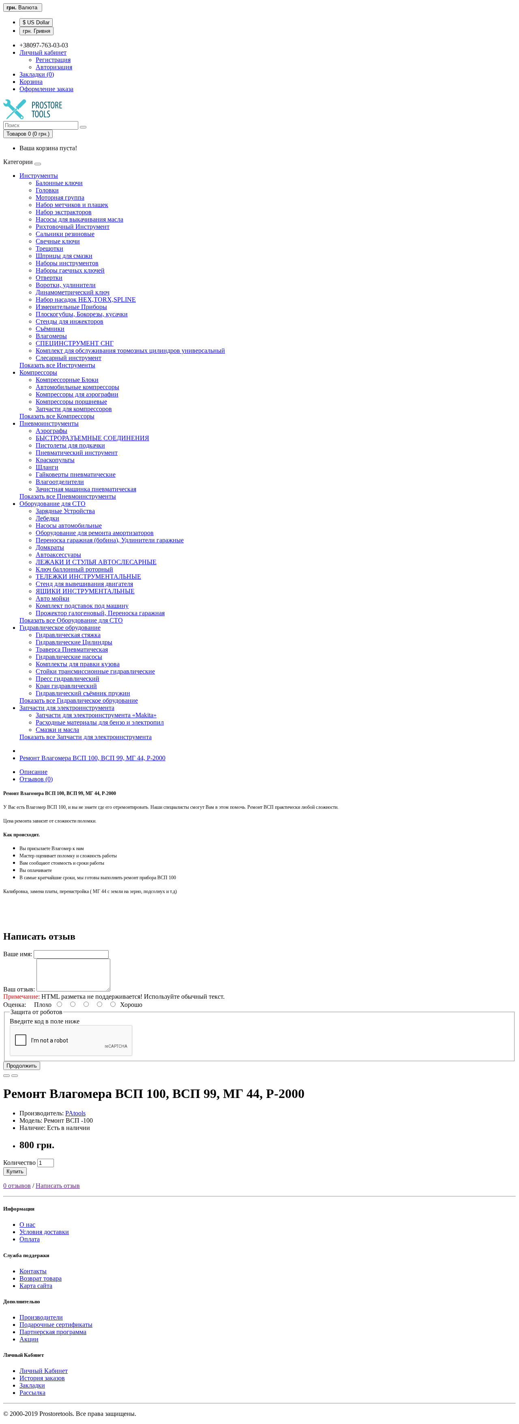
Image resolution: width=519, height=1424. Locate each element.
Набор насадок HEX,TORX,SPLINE (86, 299)
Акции (29, 1339)
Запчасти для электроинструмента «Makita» (96, 715)
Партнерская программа (52, 1331)
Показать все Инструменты (57, 365)
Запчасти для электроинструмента (66, 707)
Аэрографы (51, 430)
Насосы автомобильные (69, 525)
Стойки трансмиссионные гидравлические (95, 671)
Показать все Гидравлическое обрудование (78, 700)
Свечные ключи (58, 241)
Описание (33, 771)
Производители (41, 1317)
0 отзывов (17, 1185)
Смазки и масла (57, 729)
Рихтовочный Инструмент (72, 226)
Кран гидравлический (66, 685)
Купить (15, 1171)
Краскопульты (55, 459)
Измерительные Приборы (71, 306)
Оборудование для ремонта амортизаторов (95, 532)
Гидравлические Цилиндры (74, 642)
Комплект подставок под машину (82, 605)
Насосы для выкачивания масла (79, 219)
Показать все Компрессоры (56, 416)
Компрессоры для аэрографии (77, 394)
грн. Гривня (36, 31)
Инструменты (38, 175)
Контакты (33, 1271)
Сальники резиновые (65, 233)
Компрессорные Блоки (67, 379)
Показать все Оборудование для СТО (71, 620)
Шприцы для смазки (64, 255)
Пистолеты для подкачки (70, 445)
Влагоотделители (60, 481)
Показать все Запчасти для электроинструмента (85, 736)
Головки (47, 190)
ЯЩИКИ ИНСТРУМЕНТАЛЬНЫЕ (85, 591)
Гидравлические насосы (69, 656)
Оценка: (14, 1004)
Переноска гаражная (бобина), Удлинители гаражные (110, 540)
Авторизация (54, 67)
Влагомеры (51, 336)
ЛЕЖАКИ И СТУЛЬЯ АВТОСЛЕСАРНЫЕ (96, 562)
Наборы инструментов (67, 263)
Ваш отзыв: (19, 989)
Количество (19, 1162)
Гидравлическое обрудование (60, 627)
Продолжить (21, 1066)
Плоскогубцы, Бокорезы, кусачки (82, 314)
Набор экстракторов (64, 212)
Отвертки (49, 277)
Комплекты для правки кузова (78, 664)
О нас (27, 1224)
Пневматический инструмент (77, 452)
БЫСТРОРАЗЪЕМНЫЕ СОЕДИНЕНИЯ (92, 438)
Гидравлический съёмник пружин (83, 693)
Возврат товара (40, 1278)
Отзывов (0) (36, 779)
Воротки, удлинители (66, 284)
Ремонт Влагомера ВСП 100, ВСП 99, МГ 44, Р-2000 (92, 758)
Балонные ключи (59, 182)
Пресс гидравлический (67, 678)
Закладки (32, 1385)
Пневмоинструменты (49, 423)
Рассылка (32, 1392)
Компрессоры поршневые (71, 401)
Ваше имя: (17, 954)
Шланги (47, 467)
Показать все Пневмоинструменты (67, 496)
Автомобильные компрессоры (77, 387)
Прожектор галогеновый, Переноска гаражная (100, 613)
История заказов (42, 1378)
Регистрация (53, 59)
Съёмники (50, 328)
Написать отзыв (58, 1185)
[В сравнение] (14, 1075)
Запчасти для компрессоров (74, 408)
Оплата (29, 1239)
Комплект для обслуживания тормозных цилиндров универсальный (130, 350)
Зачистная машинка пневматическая (86, 489)
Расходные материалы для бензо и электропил (100, 722)
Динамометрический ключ (72, 292)
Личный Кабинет (43, 1370)
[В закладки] (6, 1075)
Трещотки (49, 248)
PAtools (75, 1113)
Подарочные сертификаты (55, 1324)
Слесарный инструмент (68, 357)
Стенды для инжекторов (69, 321)
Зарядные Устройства (65, 510)
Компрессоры (38, 372)
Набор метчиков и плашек (72, 204)
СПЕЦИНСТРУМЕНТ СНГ (75, 343)
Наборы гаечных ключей (70, 270)
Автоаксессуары (58, 554)
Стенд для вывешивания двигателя (84, 583)
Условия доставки (44, 1231)
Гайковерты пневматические (76, 474)
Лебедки (47, 518)
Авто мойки (52, 598)
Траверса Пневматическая (72, 649)
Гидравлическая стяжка (68, 634)
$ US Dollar (36, 22)
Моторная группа (60, 197)
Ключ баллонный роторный (74, 569)
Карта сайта (35, 1285)
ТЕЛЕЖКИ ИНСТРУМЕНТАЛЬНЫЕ (88, 576)
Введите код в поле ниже (44, 1021)
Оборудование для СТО (52, 503)
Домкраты (50, 547)
